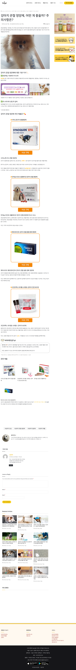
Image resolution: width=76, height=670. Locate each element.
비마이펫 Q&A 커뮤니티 (39, 402)
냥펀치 (2, 637)
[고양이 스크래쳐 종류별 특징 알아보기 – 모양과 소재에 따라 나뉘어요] (41, 571)
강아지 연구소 (29, 3)
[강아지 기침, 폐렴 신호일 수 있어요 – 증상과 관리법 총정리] (41, 519)
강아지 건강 (9, 428)
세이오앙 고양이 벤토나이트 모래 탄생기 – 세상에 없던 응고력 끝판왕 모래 (41, 560)
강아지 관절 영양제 (20, 428)
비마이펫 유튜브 (4, 634)
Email (3, 495)
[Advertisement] (25, 415)
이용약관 (42, 667)
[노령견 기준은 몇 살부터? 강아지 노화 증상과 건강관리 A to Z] (9, 553)
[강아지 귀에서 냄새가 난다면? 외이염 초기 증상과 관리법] (9, 536)
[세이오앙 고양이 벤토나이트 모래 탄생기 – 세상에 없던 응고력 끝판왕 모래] (41, 553)
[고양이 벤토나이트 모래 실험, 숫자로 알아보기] (25, 571)
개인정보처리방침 (35, 667)
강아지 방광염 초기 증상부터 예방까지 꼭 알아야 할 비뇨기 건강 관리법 (25, 526)
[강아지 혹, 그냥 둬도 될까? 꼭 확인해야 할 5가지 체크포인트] (9, 519)
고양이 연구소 (38, 3)
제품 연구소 (45, 3)
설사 (18, 336)
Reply (11, 465)
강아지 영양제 (32, 428)
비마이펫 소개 (29, 634)
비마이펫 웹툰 (4, 635)
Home (3, 11)
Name (3, 489)
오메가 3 (24, 160)
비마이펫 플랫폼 (69, 3)
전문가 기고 (53, 3)
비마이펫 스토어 (55, 635)
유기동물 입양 (54, 639)
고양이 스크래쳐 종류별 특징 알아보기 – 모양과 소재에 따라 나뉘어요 (41, 577)
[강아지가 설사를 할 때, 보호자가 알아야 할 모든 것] (25, 536)
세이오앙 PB (54, 642)
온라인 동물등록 (55, 637)
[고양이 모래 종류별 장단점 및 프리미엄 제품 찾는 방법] (25, 553)
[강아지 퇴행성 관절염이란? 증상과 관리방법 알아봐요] (41, 536)
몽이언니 (13, 435)
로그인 (61, 3)
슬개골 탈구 (28, 168)
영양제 (2, 78)
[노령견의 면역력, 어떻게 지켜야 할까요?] (9, 571)
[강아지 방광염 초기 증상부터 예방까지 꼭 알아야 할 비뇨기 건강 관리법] (25, 519)
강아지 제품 (14, 11)
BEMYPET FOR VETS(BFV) (58, 640)
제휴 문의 (28, 635)
